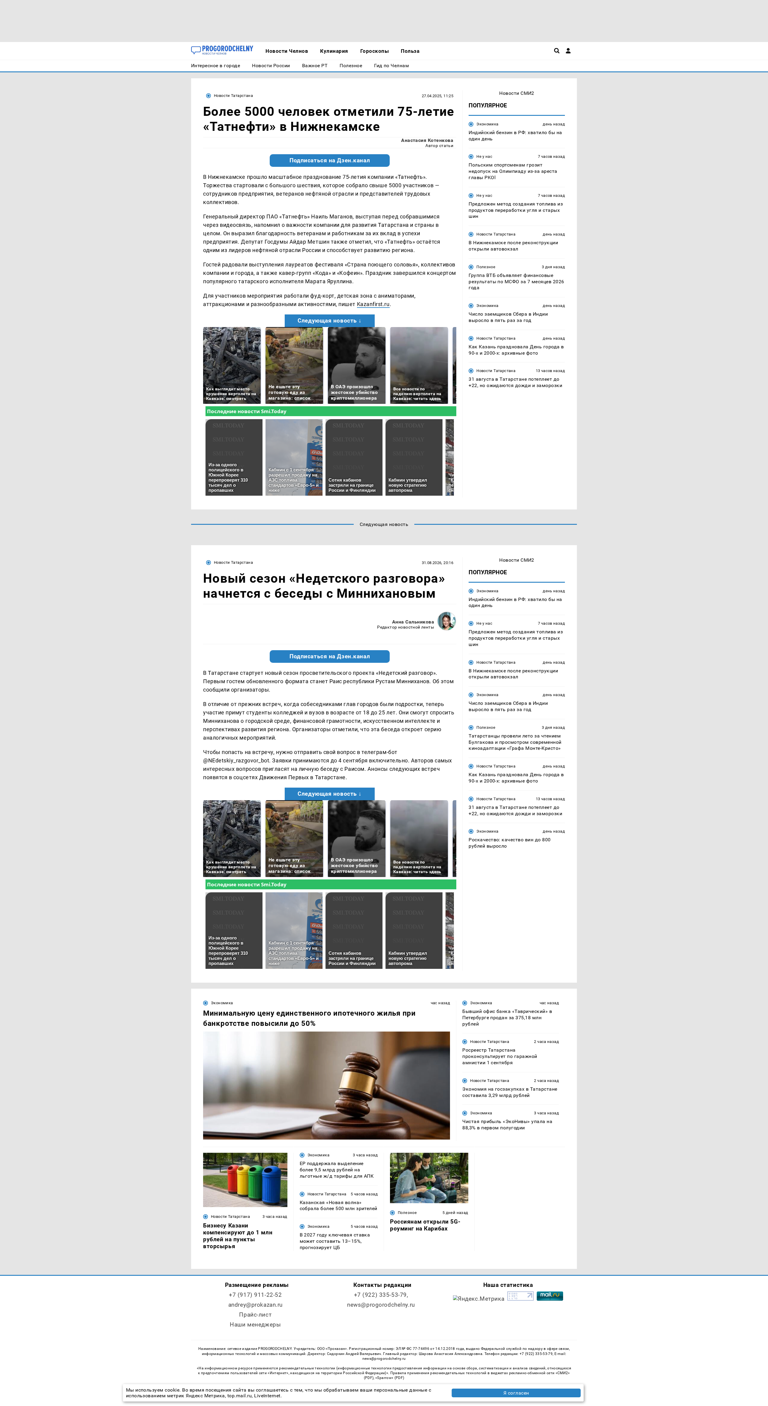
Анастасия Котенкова (427, 140)
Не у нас (484, 157)
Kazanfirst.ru (373, 304)
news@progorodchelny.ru (381, 1304)
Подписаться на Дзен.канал (330, 160)
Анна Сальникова (413, 622)
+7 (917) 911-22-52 (255, 1294)
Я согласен (516, 1393)
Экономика (487, 124)
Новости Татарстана (233, 95)
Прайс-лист (255, 1314)
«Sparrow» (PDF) (389, 1378)
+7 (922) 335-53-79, (381, 1294)
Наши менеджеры (255, 1324)
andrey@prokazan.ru (255, 1304)
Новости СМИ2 (516, 93)
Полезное (485, 267)
